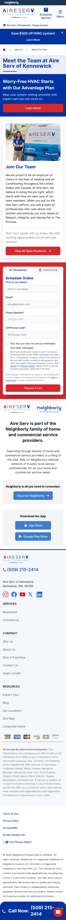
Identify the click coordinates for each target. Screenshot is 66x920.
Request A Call (33, 388)
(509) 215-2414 (23, 569)
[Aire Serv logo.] (17, 409)
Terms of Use (10, 813)
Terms (13, 366)
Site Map (9, 718)
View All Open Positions (30, 251)
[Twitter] (31, 594)
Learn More (33, 108)
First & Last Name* (16, 282)
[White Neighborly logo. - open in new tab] (11, 2)
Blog (6, 702)
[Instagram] (5, 594)
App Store (35, 525)
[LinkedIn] (39, 594)
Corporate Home (14, 726)
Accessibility (10, 827)
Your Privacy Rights (20, 841)
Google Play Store (36, 536)
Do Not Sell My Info (14, 834)
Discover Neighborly (30, 495)
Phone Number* (15, 312)
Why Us (8, 641)
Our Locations (12, 710)
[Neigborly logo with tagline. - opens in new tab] (50, 409)
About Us (9, 649)
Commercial (50, 269)
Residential (20, 269)
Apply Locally (12, 673)
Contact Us (10, 665)
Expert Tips (10, 694)
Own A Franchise (14, 657)
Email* (9, 297)
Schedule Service (46, 16)
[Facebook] (14, 594)
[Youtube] (22, 594)
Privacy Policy (28, 366)
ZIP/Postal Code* (16, 327)
